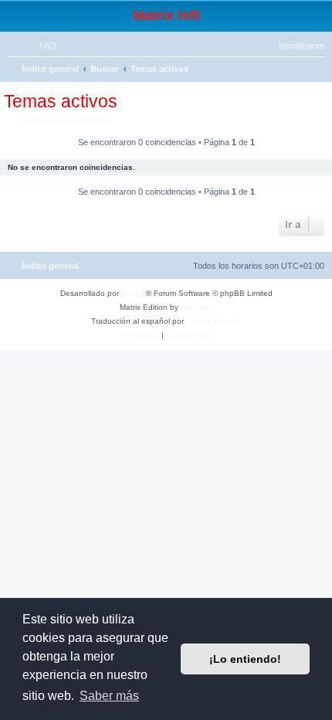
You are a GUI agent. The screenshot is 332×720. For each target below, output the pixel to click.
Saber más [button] (109, 695)
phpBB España (213, 321)
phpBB (133, 293)
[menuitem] (40, 45)
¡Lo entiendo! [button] (245, 659)
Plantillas (196, 307)
